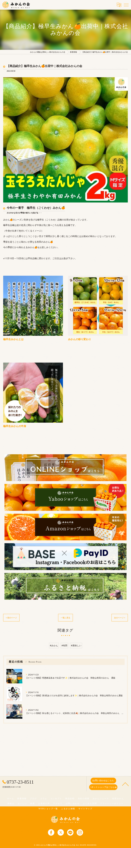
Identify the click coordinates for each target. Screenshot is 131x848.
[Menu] (126, 4)
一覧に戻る (65, 617)
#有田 (64, 645)
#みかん (54, 645)
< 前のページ (11, 617)
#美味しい (76, 645)
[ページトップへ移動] (125, 784)
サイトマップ (85, 809)
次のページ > (119, 617)
